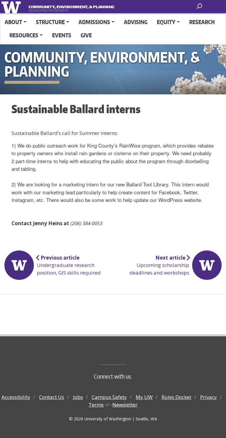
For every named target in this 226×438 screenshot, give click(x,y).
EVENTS (61, 35)
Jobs (78, 397)
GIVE (86, 35)
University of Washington (12, 6)
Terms (96, 404)
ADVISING (135, 22)
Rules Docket (176, 397)
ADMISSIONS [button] (94, 22)
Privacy (208, 397)
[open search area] (200, 6)
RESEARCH (202, 22)
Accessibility (15, 397)
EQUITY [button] (166, 22)
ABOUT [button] (13, 22)
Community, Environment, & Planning (65, 6)
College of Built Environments (125, 355)
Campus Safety (109, 397)
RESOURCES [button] (23, 35)
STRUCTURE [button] (50, 22)
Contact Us (51, 397)
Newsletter (124, 404)
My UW (144, 397)
